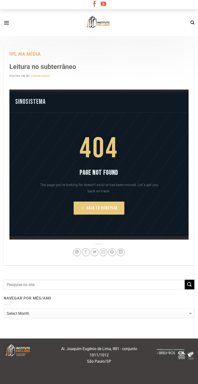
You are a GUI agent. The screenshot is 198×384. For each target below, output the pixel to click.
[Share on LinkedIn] (121, 252)
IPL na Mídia (25, 54)
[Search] (192, 22)
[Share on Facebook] (86, 252)
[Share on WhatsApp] (77, 252)
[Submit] (189, 284)
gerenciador (40, 76)
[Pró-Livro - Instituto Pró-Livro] (99, 22)
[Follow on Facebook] (94, 4)
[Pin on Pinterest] (112, 252)
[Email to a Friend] (103, 252)
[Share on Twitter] (95, 252)
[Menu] (6, 23)
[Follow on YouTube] (103, 4)
